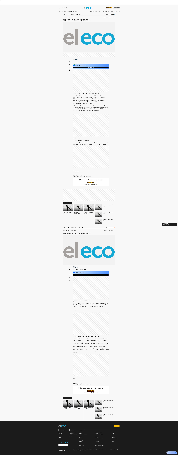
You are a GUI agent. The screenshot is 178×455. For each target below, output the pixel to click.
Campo (65, 11)
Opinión (76, 11)
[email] (69, 65)
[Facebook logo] (65, 443)
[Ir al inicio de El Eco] (87, 7)
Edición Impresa (97, 11)
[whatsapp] (69, 70)
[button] (74, 59)
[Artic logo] (60, 450)
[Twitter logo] (61, 443)
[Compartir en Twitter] (69, 62)
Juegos (118, 11)
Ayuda (106, 449)
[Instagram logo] (67, 443)
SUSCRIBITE (109, 7)
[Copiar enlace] (69, 73)
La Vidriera (68, 11)
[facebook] (69, 67)
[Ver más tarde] (69, 59)
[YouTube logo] (59, 443)
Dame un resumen (91, 67)
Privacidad (110, 449)
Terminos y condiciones (116, 449)
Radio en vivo (108, 11)
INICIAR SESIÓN (91, 182)
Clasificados (92, 11)
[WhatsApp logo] (63, 443)
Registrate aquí (94, 184)
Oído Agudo (72, 11)
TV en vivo (103, 11)
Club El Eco (114, 11)
